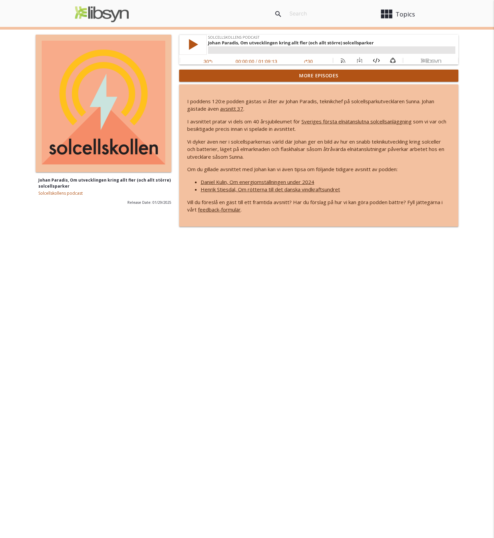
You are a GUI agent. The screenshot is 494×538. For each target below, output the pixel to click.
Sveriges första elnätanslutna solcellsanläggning (356, 121)
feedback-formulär (219, 209)
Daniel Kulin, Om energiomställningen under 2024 (257, 182)
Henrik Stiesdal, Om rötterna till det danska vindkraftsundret (270, 189)
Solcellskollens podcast (60, 193)
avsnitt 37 (231, 108)
